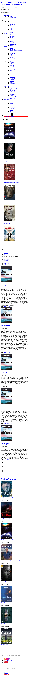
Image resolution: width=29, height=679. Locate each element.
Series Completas (9, 479)
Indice (11, 16)
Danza (11, 25)
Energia (11, 102)
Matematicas (12, 42)
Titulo (5, 262)
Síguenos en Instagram (9, 116)
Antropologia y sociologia (16, 50)
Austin (3, 407)
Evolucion (3, 602)
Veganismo (12, 58)
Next (5, 254)
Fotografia (12, 28)
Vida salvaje (12, 98)
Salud (11, 82)
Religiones (12, 57)
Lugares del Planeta (14, 96)
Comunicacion (6, 202)
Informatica (12, 107)
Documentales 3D (14, 17)
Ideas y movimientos (14, 53)
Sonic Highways (8, 306)
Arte (5, 20)
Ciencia (5, 33)
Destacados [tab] (6, 259)
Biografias (12, 71)
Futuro (11, 104)
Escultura (12, 26)
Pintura (11, 32)
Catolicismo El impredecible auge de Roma (11, 182)
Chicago (4, 285)
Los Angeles (5, 444)
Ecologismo (12, 91)
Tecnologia (6, 99)
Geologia (12, 41)
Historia (5, 59)
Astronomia (12, 36)
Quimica (12, 45)
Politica (11, 54)
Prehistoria (12, 62)
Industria (12, 106)
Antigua (11, 63)
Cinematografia (13, 24)
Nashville (4, 373)
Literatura (12, 29)
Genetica (12, 81)
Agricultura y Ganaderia (15, 89)
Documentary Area (6, 11)
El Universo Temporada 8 (7, 539)
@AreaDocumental (8, 660)
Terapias (11, 85)
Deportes (12, 52)
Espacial (11, 103)
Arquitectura (12, 23)
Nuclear (11, 111)
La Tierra (12, 95)
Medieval (12, 65)
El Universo (12, 94)
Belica (11, 70)
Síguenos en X (7, 115)
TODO (11, 21)
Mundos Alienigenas (7, 141)
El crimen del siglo (5, 644)
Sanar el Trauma (7, 161)
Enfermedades (13, 78)
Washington (5, 325)
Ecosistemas (12, 92)
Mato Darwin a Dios (7, 223)
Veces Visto (6, 263)
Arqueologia (12, 69)
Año (5, 264)
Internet (11, 110)
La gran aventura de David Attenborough (10, 560)
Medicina (6, 73)
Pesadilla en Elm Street (6, 518)
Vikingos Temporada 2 (6, 581)
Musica (11, 30)
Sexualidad (12, 83)
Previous (6, 253)
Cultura (5, 46)
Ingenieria (12, 108)
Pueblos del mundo (14, 56)
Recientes (6, 260)
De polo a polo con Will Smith (8, 497)
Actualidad (12, 49)
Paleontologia (13, 44)
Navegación (6, 15)
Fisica (11, 40)
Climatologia (13, 90)
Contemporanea (13, 67)
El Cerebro (12, 77)
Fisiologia (12, 79)
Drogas (11, 75)
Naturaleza (6, 86)
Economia (12, 38)
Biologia (12, 37)
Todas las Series (13, 19)
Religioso (5, 243)
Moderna (12, 66)
